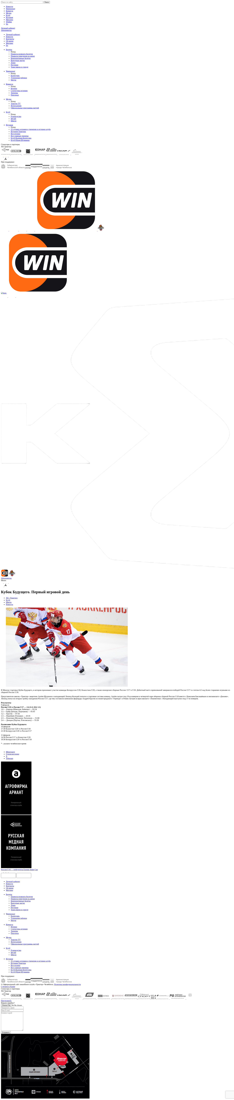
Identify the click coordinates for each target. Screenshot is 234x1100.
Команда (9, 11)
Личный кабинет (13, 34)
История (9, 17)
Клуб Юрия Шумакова (20, 140)
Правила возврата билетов (22, 54)
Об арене (9, 41)
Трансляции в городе (19, 67)
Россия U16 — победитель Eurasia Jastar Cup (19, 870)
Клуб (8, 15)
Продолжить (6, 1001)
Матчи (13, 80)
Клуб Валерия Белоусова (21, 138)
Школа (13, 121)
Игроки (14, 88)
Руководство (16, 116)
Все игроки (15, 134)
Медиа (8, 13)
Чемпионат (10, 9)
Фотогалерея (16, 106)
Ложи (13, 63)
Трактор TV (16, 104)
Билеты (9, 50)
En (7, 24)
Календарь (15, 76)
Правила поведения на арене (23, 56)
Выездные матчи (18, 60)
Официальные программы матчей (25, 108)
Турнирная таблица (19, 78)
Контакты (10, 39)
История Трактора (18, 131)
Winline (9, 22)
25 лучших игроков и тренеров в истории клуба (31, 129)
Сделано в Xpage (8, 987)
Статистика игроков (19, 91)
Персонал (15, 95)
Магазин (9, 20)
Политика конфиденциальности (67, 984)
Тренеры (14, 93)
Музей (13, 119)
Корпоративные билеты (21, 58)
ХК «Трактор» (12, 598)
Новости (9, 6)
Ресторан (14, 65)
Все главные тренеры (20, 136)
